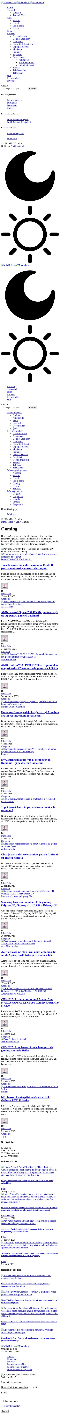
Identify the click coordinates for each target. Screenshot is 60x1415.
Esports (4, 754)
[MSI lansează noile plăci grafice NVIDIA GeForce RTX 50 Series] (30, 1089)
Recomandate (7, 1215)
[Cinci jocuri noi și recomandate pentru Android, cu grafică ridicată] (30, 846)
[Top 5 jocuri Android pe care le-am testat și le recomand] (28, 799)
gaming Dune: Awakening (13, 706)
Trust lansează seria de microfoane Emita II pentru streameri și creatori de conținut (27, 566)
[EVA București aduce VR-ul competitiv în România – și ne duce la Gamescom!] (30, 751)
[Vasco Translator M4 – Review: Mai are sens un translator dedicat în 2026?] (30, 1316)
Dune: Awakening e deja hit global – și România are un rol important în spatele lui (30, 714)
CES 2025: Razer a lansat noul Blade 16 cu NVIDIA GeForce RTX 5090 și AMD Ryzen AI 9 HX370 (30, 1002)
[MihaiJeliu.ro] (22, 2)
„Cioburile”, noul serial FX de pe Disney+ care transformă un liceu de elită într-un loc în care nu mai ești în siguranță (29, 1254)
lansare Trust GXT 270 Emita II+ (16, 559)
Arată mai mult (17, 146)
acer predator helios (10, 1041)
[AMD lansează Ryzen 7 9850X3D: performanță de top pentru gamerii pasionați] (30, 604)
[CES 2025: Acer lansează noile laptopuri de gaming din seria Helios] (13, 1039)
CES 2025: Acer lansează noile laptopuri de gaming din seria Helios (27, 1049)
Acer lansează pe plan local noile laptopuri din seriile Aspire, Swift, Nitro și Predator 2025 (28, 953)
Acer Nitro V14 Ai (9, 946)
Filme (3, 1189)
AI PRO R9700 (8, 659)
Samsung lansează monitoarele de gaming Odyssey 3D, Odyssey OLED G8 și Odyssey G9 (29, 903)
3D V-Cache (7, 606)
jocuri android (7, 801)
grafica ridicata (8, 849)
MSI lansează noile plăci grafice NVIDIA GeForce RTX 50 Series (25, 1099)
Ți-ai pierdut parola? (10, 1406)
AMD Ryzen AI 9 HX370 (13, 993)
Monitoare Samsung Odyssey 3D (16, 896)
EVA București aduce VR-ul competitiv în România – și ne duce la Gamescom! (26, 761)
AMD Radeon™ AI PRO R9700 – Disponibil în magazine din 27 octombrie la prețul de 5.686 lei (29, 667)
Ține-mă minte (11, 1401)
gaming (4, 1091)
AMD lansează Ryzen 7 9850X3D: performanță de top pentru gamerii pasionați (29, 614)
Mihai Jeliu (6, 593)
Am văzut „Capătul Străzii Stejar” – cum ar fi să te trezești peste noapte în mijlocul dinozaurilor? (27, 1230)
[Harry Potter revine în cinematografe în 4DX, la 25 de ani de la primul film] (30, 1175)
